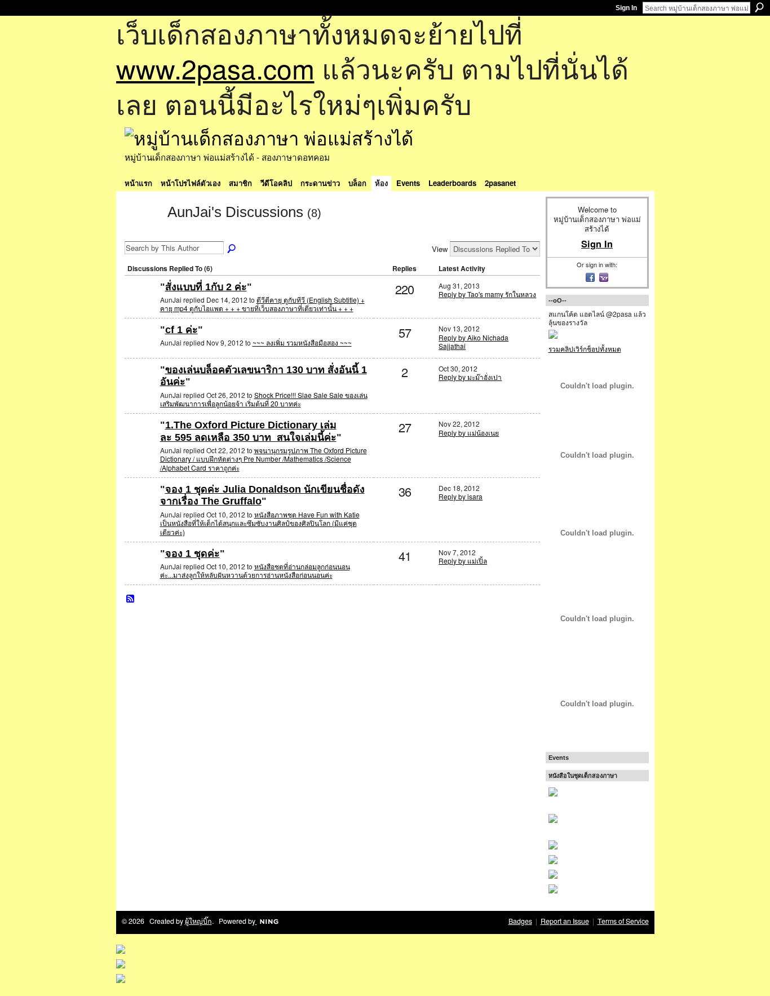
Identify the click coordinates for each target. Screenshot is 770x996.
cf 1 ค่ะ (181, 329)
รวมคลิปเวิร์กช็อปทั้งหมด (584, 348)
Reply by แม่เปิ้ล (463, 560)
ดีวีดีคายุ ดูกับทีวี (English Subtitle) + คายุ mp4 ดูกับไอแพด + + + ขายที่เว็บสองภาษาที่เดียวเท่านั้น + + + (262, 304)
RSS (131, 599)
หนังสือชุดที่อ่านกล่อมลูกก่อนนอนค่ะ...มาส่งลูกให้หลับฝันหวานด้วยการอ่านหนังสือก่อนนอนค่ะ (255, 570)
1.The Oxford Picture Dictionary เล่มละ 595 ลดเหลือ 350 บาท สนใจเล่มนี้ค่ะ (248, 431)
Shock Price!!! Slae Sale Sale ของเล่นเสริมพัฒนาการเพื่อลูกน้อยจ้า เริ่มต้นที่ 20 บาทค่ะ (264, 399)
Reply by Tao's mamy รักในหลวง (487, 294)
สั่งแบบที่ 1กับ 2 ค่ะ (206, 287)
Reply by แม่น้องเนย (469, 432)
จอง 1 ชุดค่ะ (192, 553)
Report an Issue (565, 921)
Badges (520, 921)
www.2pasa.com (215, 67)
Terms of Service (623, 921)
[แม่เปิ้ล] (140, 507)
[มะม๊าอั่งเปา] (140, 388)
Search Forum (232, 249)
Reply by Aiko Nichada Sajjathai (473, 342)
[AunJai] (143, 232)
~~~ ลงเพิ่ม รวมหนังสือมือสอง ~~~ (302, 342)
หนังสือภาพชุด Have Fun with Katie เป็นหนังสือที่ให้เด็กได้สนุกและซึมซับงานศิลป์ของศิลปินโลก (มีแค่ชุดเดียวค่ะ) (260, 523)
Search (759, 7)
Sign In (626, 8)
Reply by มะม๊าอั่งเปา (470, 377)
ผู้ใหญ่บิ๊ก (198, 921)
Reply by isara (461, 496)
